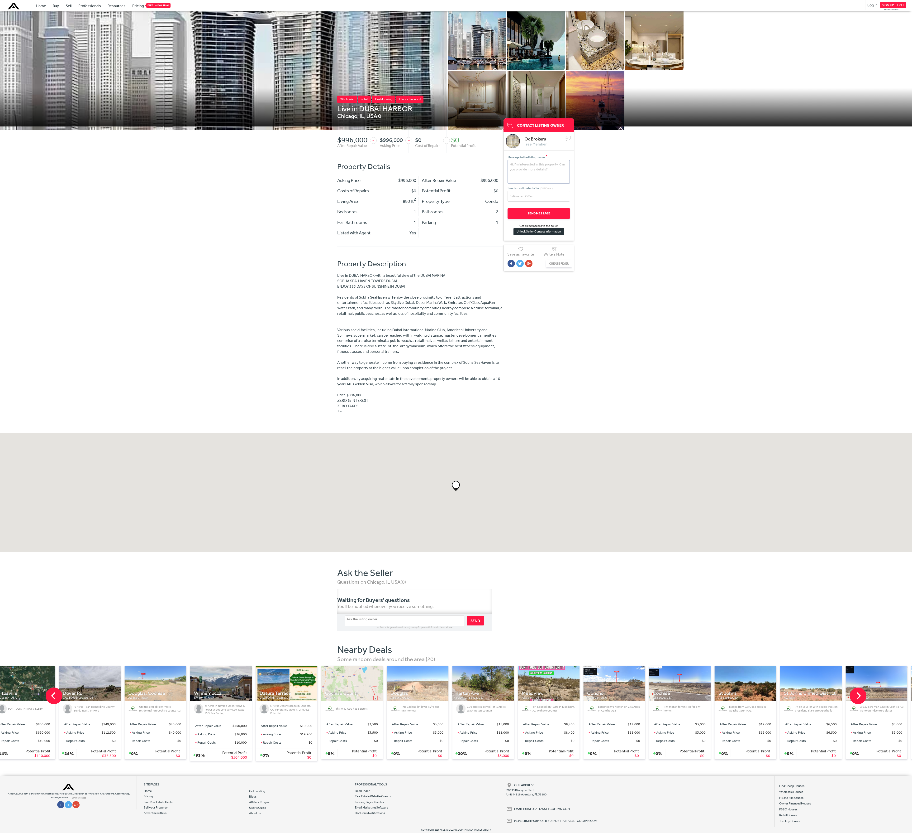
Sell (68, 5)
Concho (424, 693)
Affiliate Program (260, 802)
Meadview (361, 693)
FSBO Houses (788, 809)
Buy (56, 5)
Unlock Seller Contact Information (539, 231)
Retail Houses (788, 815)
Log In (872, 5)
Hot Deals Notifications (370, 813)
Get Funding (257, 791)
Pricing (138, 5)
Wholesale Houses (791, 792)
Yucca (815, 693)
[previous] (54, 696)
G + (76, 805)
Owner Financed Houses (795, 803)
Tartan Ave (296, 693)
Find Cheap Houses (791, 786)
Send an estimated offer (530, 188)
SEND (475, 620)
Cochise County (171, 693)
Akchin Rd (754, 693)
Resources (116, 5)
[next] (858, 696)
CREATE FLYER (559, 264)
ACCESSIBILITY (483, 830)
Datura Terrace (103, 693)
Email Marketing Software (371, 807)
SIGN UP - (893, 5)
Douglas (228, 693)
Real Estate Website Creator (373, 796)
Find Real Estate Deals (158, 802)
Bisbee (882, 693)
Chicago (347, 115)
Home (41, 5)
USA (371, 115)
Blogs (252, 796)
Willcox (685, 693)
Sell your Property (156, 807)
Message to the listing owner (527, 157)
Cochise (490, 693)
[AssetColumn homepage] (14, 6)
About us (255, 813)
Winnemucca (36, 693)
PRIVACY (469, 830)
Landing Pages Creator (369, 802)
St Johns (556, 693)
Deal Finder (362, 791)
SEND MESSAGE (538, 213)
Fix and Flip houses (791, 798)
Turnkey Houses (789, 821)
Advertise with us (155, 813)
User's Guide (257, 808)
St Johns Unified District (638, 693)
